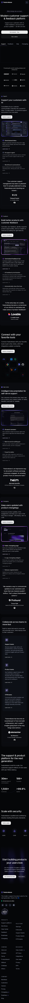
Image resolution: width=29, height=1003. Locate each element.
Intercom (4, 950)
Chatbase (4, 965)
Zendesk (3, 953)
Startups (18, 926)
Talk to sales (6, 823)
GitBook (3, 962)
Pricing (3, 989)
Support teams (20, 933)
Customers (4, 983)
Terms (17, 968)
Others (3, 968)
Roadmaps (4, 935)
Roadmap (4, 995)
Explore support (7, 117)
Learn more (23, 59)
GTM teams (19, 939)
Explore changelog (8, 522)
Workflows (4, 926)
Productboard (5, 959)
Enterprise (19, 930)
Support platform (6, 923)
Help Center (4, 929)
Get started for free (9, 876)
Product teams (20, 936)
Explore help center (8, 406)
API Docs (18, 953)
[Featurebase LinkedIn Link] (6, 905)
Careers (3, 986)
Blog (2, 998)
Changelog (4, 938)
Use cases (19, 959)
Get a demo (14, 36)
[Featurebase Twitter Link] (10, 905)
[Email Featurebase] (2, 905)
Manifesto (4, 979)
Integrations (19, 956)
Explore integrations (8, 351)
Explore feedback (7, 235)
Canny (3, 956)
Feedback (4, 932)
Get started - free (14, 32)
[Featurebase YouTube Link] (13, 905)
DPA (17, 965)
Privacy (18, 962)
